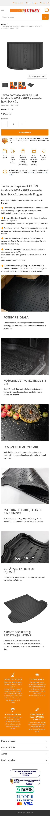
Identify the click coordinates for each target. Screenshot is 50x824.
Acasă (3, 24)
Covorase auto (18, 3)
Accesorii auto (45, 3)
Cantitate (4, 119)
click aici (31, 172)
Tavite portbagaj (31, 3)
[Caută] (45, 17)
